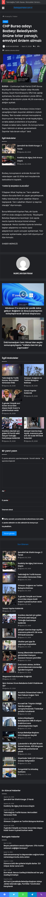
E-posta (5, 500)
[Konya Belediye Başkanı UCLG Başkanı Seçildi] (9, 736)
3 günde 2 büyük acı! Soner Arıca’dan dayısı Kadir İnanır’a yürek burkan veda (11, 407)
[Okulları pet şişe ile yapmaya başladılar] (9, 645)
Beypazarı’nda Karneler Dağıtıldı (17, 676)
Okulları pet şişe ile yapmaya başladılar (27, 642)
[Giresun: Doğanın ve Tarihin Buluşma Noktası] (34, 369)
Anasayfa (8, 16)
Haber (15, 16)
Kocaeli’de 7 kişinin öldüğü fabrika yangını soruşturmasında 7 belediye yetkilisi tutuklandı (30, 707)
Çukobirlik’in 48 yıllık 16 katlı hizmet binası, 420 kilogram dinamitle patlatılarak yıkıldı (30, 747)
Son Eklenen (23, 544)
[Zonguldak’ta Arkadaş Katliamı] (9, 772)
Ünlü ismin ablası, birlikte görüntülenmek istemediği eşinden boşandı (30, 667)
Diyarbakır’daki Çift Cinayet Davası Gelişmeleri (30, 759)
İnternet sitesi (7, 510)
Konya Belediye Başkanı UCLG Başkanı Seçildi (28, 733)
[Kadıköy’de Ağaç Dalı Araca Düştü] (8, 160)
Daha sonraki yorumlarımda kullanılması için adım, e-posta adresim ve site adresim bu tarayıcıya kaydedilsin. (23, 522)
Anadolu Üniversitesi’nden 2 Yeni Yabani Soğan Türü (30, 693)
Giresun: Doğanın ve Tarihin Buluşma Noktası (33, 380)
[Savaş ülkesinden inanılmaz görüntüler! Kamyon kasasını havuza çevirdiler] (9, 656)
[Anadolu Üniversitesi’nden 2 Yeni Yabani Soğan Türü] (9, 696)
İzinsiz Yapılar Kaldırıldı (30, 391)
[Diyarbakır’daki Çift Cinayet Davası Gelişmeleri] (9, 761)
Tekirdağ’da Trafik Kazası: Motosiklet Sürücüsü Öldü (26, 2)
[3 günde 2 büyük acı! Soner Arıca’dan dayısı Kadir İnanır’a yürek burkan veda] (12, 395)
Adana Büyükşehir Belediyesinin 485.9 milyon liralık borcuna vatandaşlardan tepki (29, 722)
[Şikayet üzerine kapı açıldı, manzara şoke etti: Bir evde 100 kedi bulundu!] (34, 423)
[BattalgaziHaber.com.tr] (23, 7)
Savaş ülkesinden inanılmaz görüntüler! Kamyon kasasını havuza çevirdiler (30, 655)
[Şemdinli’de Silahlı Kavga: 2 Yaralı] (8, 148)
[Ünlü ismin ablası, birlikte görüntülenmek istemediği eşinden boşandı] (9, 668)
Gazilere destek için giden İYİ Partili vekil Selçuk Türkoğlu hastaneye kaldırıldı (11, 434)
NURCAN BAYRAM (12, 46)
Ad (3, 491)
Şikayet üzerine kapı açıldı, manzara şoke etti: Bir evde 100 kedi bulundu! (33, 434)
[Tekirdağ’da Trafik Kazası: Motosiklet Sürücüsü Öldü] (12, 369)
